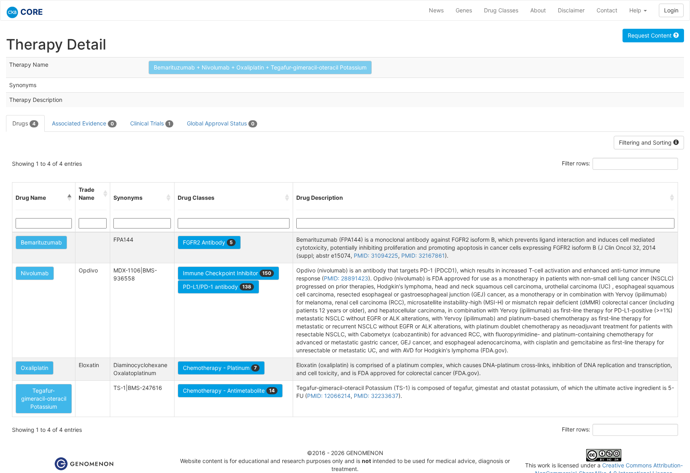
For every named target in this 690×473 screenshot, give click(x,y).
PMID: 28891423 (346, 278)
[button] (69, 198)
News (436, 10)
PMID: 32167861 (423, 255)
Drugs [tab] (24, 123)
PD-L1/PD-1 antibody (217, 286)
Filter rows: (576, 163)
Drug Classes (501, 10)
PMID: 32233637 (376, 395)
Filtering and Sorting (646, 142)
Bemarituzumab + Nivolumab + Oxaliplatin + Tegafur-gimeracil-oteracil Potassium (260, 67)
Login (671, 10)
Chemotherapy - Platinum (220, 367)
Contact (607, 10)
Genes (464, 10)
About (538, 10)
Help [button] (636, 10)
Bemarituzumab (41, 242)
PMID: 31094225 (376, 255)
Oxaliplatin (34, 367)
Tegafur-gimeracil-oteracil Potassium (43, 398)
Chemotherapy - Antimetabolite (229, 390)
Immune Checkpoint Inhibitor (227, 273)
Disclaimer (571, 10)
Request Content (650, 35)
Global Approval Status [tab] (220, 123)
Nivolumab (35, 273)
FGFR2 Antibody (208, 242)
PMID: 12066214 (329, 395)
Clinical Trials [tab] (150, 123)
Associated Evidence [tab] (83, 123)
